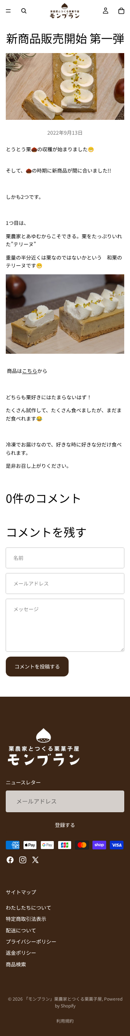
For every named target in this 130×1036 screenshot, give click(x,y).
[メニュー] (8, 11)
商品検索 (16, 964)
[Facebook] (10, 860)
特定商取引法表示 (26, 918)
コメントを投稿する (37, 666)
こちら (29, 370)
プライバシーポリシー (31, 941)
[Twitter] (35, 860)
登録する (65, 824)
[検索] (24, 11)
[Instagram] (22, 860)
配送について (21, 929)
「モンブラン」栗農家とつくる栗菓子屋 (63, 999)
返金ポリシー (21, 952)
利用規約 (65, 1021)
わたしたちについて (28, 907)
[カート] (121, 11)
